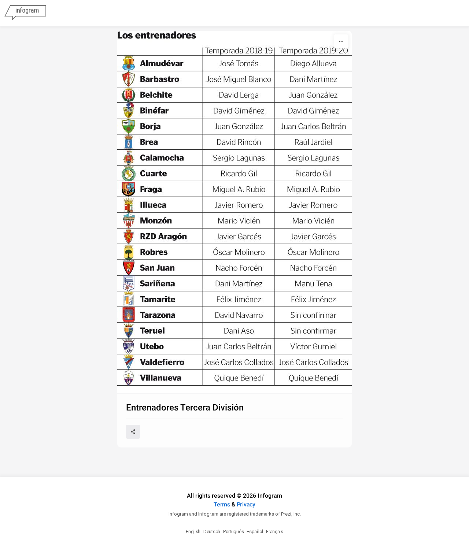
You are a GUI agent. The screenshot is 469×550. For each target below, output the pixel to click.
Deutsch (211, 531)
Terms (222, 504)
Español (255, 531)
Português (233, 531)
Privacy (246, 504)
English (193, 531)
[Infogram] (25, 13)
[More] (341, 41)
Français (274, 531)
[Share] (133, 432)
